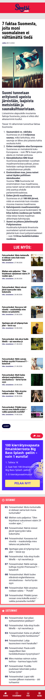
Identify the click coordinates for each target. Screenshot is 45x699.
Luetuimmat (11, 610)
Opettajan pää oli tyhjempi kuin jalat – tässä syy (15, 324)
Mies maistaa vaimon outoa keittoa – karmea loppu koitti (23, 660)
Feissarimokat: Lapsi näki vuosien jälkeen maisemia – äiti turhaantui (24, 679)
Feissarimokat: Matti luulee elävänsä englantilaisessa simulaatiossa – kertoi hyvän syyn (14, 378)
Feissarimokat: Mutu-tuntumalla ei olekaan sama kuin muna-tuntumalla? (15, 257)
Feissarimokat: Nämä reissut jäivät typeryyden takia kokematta (14, 289)
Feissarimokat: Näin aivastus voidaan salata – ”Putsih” (14, 392)
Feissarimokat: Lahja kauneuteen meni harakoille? (23, 642)
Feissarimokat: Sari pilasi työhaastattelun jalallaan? (21, 619)
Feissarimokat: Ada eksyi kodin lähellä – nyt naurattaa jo (15, 340)
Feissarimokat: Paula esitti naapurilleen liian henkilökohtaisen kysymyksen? (24, 651)
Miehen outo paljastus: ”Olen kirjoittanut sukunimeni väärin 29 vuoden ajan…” (16, 273)
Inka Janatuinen (7, 263)
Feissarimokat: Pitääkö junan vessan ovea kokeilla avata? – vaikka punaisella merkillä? (14, 409)
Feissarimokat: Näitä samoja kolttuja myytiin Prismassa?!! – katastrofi (15, 361)
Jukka (4, 43)
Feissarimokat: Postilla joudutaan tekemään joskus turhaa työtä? (22, 669)
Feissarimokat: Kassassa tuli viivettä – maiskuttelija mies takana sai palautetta (14, 309)
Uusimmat (10, 500)
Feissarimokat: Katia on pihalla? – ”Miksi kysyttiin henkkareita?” (24, 634)
